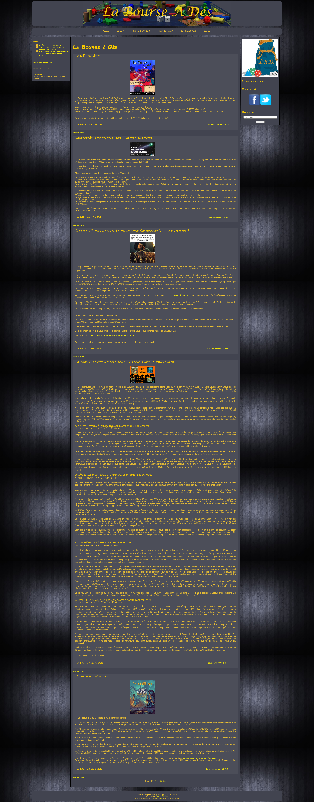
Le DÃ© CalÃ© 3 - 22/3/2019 (49, 45)
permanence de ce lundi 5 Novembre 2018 (112, 335)
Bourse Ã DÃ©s (179, 295)
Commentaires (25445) (217, 769)
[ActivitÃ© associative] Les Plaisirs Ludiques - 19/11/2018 (51, 48)
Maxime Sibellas (161, 796)
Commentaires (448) (219, 217)
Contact (207, 31)
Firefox (152, 798)
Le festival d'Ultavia (141, 31)
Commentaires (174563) (217, 124)
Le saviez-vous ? (165, 31)
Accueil (106, 31)
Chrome (159, 798)
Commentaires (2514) (218, 663)
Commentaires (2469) (218, 349)
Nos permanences (42, 62)
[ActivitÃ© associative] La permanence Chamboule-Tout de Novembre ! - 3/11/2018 (53, 53)
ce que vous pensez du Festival (199, 758)
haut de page (78, 133)
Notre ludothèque (188, 31)
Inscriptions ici (38, 71)
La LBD (120, 31)
